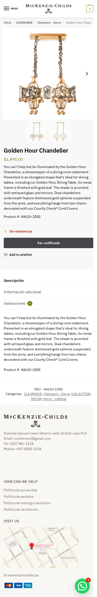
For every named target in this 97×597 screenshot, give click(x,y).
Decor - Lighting (54, 399)
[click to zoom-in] (48, 74)
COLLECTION (81, 394)
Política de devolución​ (21, 509)
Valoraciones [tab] (17, 303)
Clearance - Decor (49, 22)
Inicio (7, 22)
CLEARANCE (24, 22)
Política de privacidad (20, 490)
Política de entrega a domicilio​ (27, 503)
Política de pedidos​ (19, 496)
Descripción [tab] (14, 280)
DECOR (36, 399)
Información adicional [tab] (22, 292)
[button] (89, 8)
